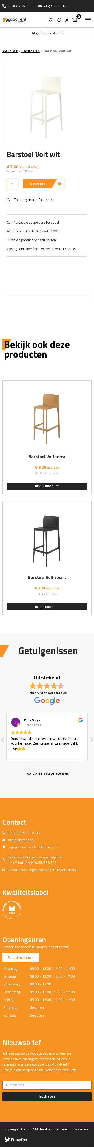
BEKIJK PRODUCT (47, 486)
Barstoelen (30, 51)
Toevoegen (37, 183)
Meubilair (10, 51)
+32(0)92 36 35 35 (21, 5)
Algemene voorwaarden (70, 1129)
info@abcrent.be (55, 5)
